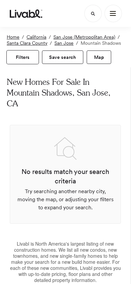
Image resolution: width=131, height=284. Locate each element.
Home (13, 37)
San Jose (64, 43)
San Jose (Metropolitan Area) (84, 37)
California (36, 37)
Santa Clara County (27, 43)
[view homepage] (26, 13)
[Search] (93, 13)
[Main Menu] (113, 13)
